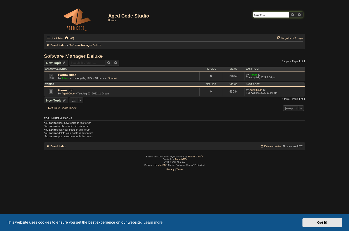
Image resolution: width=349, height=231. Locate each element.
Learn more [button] (153, 222)
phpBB (162, 165)
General (112, 78)
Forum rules (67, 75)
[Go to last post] (259, 74)
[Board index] (76, 18)
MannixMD (181, 159)
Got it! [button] (322, 222)
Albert (65, 78)
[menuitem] (69, 38)
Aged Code (68, 93)
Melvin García (195, 156)
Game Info (65, 90)
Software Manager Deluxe (73, 56)
